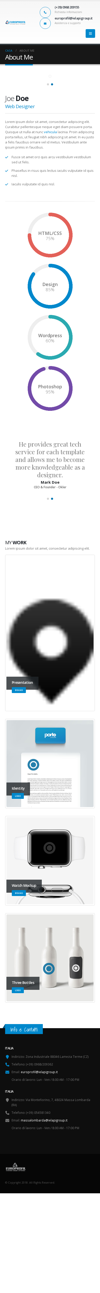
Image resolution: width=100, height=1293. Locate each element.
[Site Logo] (15, 22)
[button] (90, 33)
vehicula (50, 132)
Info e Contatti (24, 1029)
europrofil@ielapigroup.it (39, 1072)
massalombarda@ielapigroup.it (44, 1120)
